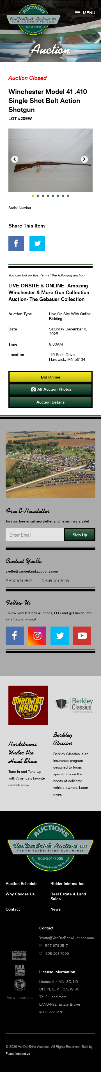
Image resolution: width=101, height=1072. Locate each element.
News (55, 909)
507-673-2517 (20, 580)
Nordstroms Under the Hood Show (22, 752)
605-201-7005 (57, 580)
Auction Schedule (22, 883)
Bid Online (50, 377)
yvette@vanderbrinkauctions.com (32, 571)
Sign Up (80, 534)
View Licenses (20, 997)
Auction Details (50, 402)
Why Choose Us (20, 893)
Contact (13, 909)
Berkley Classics (62, 739)
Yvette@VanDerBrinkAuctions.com (66, 937)
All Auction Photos (51, 389)
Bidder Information (67, 883)
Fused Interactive (18, 1053)
